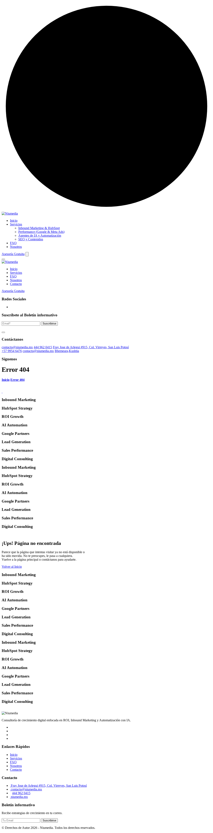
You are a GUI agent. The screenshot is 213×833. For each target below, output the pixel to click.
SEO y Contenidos (30, 239)
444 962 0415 (43, 347)
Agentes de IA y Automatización (39, 235)
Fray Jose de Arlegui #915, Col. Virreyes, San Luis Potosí (91, 347)
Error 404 (17, 380)
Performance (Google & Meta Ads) (41, 232)
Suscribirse (49, 323)
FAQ (13, 243)
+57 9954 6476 (12, 351)
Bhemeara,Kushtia (67, 351)
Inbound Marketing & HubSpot (39, 228)
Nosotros (16, 246)
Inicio (13, 220)
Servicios (16, 224)
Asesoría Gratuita (13, 254)
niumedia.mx (19, 797)
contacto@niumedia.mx (17, 347)
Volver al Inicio (12, 566)
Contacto (16, 284)
